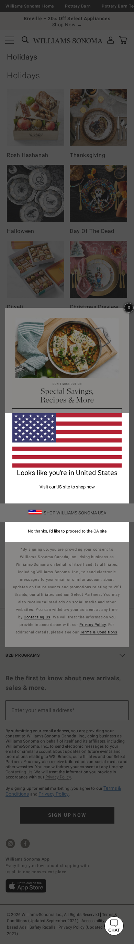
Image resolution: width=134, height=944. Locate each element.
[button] (114, 925)
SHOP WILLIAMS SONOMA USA (75, 512)
